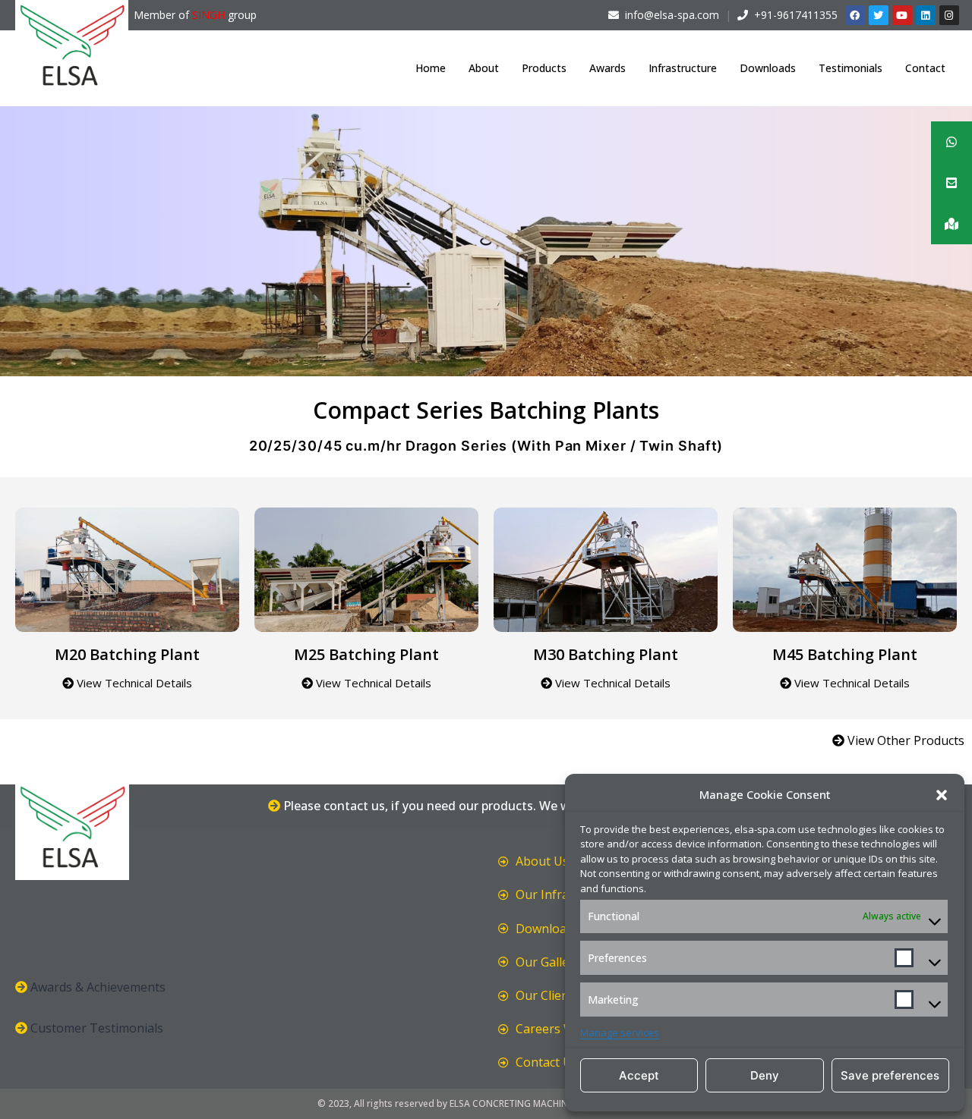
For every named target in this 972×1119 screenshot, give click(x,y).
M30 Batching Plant (605, 654)
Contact (925, 68)
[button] (941, 795)
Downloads (768, 68)
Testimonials (850, 68)
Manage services (619, 1032)
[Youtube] (902, 15)
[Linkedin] (926, 15)
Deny (764, 1075)
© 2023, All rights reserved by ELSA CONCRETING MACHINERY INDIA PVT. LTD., (486, 1103)
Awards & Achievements (98, 987)
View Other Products (904, 740)
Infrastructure (683, 68)
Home (430, 68)
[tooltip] (951, 141)
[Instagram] (949, 15)
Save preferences (890, 1075)
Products (544, 68)
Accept (639, 1075)
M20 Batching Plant (127, 654)
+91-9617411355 (796, 15)
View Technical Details (133, 682)
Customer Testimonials (96, 1028)
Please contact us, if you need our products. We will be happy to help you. (492, 805)
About (484, 68)
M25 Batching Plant (366, 654)
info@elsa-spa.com (672, 15)
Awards (607, 68)
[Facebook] (855, 15)
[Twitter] (878, 15)
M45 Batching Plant (844, 654)
